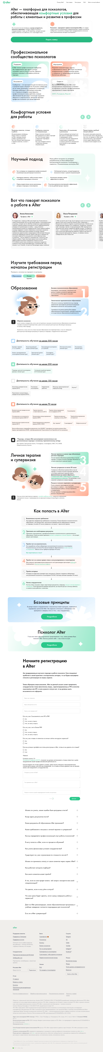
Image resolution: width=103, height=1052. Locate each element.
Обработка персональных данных (38, 993)
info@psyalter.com (17, 958)
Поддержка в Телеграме (19, 936)
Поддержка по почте (18, 939)
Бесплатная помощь (71, 961)
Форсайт (68, 94)
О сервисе (16, 979)
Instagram (68, 949)
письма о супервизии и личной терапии (60, 535)
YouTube (68, 946)
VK (66, 939)
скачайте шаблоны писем (45, 496)
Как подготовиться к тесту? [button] (34, 553)
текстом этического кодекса (42, 564)
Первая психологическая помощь (48, 957)
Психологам (42, 939)
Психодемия (60, 94)
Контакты (15, 985)
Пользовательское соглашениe (56, 993)
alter (15, 927)
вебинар (73, 562)
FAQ (84, 2)
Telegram (68, 936)
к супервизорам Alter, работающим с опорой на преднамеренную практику (65, 476)
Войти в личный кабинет (94, 2)
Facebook (68, 952)
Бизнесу (41, 943)
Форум (68, 964)
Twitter (67, 943)
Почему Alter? (60, 2)
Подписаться (32, 970)
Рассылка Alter (17, 967)
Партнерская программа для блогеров (23, 955)
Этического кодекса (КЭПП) (31, 760)
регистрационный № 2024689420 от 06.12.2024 (58, 1013)
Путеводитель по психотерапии (47, 951)
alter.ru (14, 1029)
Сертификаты (43, 936)
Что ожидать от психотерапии (47, 970)
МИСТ (54, 94)
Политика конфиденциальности (20, 993)
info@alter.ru (26, 1024)
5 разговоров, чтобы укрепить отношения (50, 954)
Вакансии (68, 970)
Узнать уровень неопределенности (75, 967)
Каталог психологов (44, 946)
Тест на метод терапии (45, 949)
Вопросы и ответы (18, 982)
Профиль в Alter (26, 217)
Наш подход (69, 2)
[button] (52, 616)
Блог (40, 967)
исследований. (30, 549)
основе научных (68, 548)
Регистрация (78, 2)
